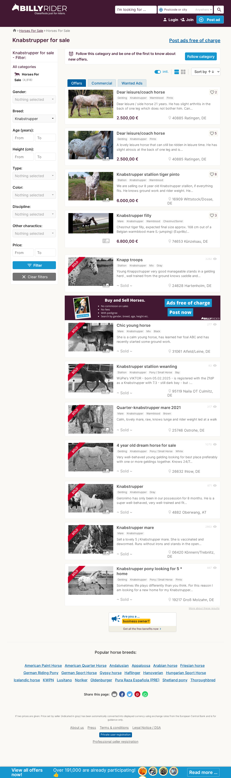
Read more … (203, 772)
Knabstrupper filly (134, 215)
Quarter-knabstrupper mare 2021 (149, 407)
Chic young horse (133, 325)
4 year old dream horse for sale (146, 445)
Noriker (81, 680)
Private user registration (116, 734)
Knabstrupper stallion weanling (147, 366)
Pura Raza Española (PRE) (137, 680)
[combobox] (34, 99)
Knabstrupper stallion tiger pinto (148, 174)
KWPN (48, 680)
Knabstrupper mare (135, 527)
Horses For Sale (31, 31)
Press (92, 727)
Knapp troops (130, 259)
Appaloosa (141, 665)
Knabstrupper (130, 486)
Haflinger (132, 672)
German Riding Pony (40, 672)
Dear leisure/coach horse (141, 92)
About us (77, 727)
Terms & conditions (114, 727)
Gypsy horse (111, 672)
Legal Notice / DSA (146, 727)
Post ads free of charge (194, 40)
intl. (166, 71)
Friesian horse (192, 665)
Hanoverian (153, 672)
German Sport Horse (79, 672)
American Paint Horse (43, 665)
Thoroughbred (202, 680)
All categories (24, 66)
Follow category (201, 56)
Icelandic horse (27, 680)
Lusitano (64, 680)
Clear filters (34, 277)
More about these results (204, 608)
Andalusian (119, 665)
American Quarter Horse (85, 665)
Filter (34, 265)
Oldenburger (101, 680)
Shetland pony (174, 680)
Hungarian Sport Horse (186, 672)
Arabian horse (165, 665)
